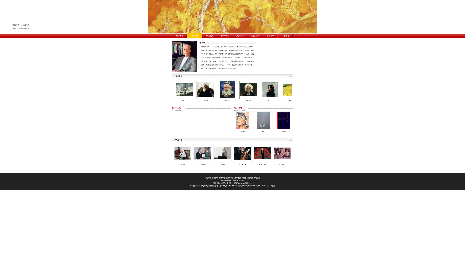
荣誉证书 (270, 36)
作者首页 (195, 36)
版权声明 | (215, 178)
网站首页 (179, 36)
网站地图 (257, 178)
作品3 (177, 101)
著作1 (243, 131)
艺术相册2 (202, 164)
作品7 (262, 101)
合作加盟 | (243, 178)
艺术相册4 (242, 164)
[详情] (234, 68)
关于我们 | (208, 178)
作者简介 (210, 36)
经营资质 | (250, 178)
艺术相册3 (222, 164)
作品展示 (225, 36)
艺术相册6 (282, 164)
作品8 (284, 101)
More (290, 76)
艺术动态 (240, 36)
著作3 (284, 131)
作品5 (220, 101)
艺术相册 (285, 36)
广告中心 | (222, 178)
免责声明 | (229, 178)
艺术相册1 (183, 164)
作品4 (198, 101)
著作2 (263, 131)
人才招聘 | (236, 178)
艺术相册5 (262, 164)
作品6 (241, 101)
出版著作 (255, 36)
